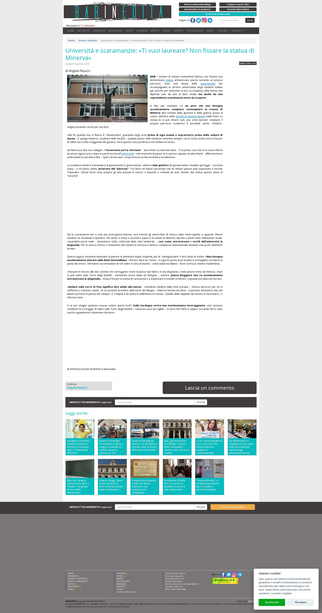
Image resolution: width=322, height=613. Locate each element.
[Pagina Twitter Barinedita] (228, 574)
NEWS (70, 589)
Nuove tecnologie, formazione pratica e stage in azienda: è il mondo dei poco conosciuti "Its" (111, 446)
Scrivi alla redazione (174, 576)
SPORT (129, 30)
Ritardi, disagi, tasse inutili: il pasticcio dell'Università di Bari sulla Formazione (111, 485)
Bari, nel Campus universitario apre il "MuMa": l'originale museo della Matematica (78, 486)
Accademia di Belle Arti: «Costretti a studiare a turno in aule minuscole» (174, 485)
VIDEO (210, 30)
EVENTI (167, 30)
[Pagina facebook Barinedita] (223, 574)
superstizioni (208, 83)
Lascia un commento (209, 387)
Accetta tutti (272, 602)
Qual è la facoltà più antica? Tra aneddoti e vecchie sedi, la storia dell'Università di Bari (144, 445)
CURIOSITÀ (99, 30)
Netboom (252, 601)
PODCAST (222, 30)
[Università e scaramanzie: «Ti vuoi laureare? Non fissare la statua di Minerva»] (107, 98)
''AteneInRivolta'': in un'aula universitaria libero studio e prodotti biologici (208, 485)
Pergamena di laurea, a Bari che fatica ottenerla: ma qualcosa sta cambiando (144, 486)
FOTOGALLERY (195, 30)
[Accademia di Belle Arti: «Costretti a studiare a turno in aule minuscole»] (177, 468)
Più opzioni (300, 602)
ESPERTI (178, 30)
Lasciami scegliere (281, 593)
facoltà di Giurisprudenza (190, 116)
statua (169, 80)
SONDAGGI (121, 584)
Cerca (250, 20)
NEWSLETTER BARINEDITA (91, 402)
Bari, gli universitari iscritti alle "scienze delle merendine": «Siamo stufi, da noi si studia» (176, 446)
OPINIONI (142, 30)
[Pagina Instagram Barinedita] (234, 574)
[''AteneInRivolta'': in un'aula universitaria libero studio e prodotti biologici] (209, 468)
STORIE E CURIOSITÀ (77, 578)
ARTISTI (155, 30)
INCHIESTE (83, 30)
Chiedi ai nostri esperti (175, 573)
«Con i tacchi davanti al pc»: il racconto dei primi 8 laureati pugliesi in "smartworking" (209, 446)
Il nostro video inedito (233, 507)
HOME (70, 30)
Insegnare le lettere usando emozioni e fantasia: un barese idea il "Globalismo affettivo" (78, 446)
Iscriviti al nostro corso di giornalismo (182, 584)
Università (127, 153)
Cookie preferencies (126, 591)
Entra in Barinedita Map (175, 589)
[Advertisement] (145, 205)
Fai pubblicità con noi (174, 578)
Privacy (120, 589)
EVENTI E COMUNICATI (78, 581)
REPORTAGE (115, 30)
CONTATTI (238, 30)
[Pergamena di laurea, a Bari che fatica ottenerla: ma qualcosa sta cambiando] (144, 468)
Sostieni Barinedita (173, 581)
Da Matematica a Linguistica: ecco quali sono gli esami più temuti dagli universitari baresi (241, 446)
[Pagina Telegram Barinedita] (239, 574)
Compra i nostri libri (174, 586)
